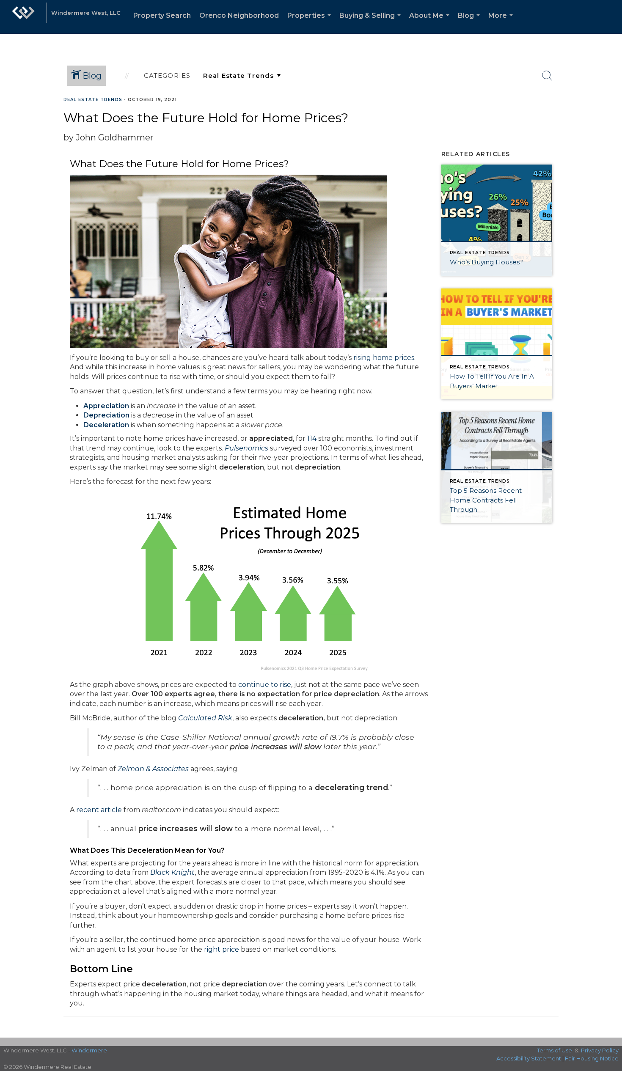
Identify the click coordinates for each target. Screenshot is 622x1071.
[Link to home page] (23, 17)
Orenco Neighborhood (239, 15)
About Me (431, 22)
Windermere (89, 1050)
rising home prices (383, 358)
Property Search (162, 15)
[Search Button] (547, 75)
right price (221, 949)
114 (312, 438)
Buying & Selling (371, 22)
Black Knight (172, 872)
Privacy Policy (600, 1050)
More (502, 22)
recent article (99, 810)
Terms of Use (554, 1050)
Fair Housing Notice (592, 1058)
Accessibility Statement (528, 1058)
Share (608, 115)
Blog (470, 22)
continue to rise (264, 685)
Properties (310, 22)
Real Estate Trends (92, 99)
